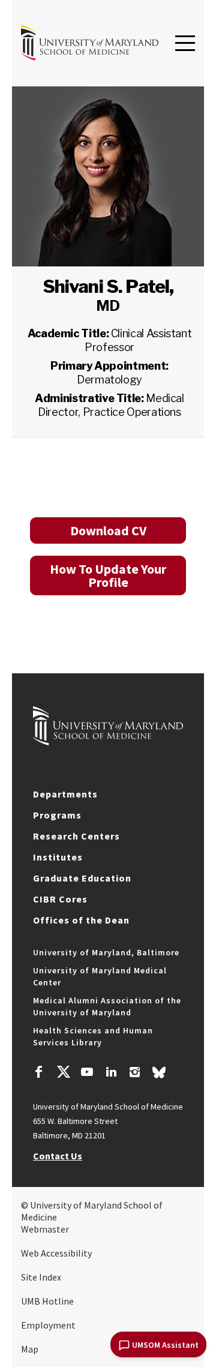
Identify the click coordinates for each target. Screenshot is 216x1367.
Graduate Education (82, 878)
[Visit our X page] (63, 1074)
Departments (65, 794)
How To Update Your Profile (108, 575)
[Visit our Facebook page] (39, 1074)
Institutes (58, 857)
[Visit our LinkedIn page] (111, 1074)
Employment (48, 1325)
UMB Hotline (47, 1301)
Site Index (41, 1277)
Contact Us (57, 1156)
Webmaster (45, 1229)
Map (29, 1349)
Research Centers (76, 836)
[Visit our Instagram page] (134, 1074)
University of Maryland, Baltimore (106, 952)
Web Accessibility (56, 1253)
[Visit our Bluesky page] (159, 1075)
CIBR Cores (60, 899)
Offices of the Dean (81, 920)
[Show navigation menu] (185, 44)
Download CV (108, 530)
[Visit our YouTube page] (87, 1074)
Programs (57, 815)
